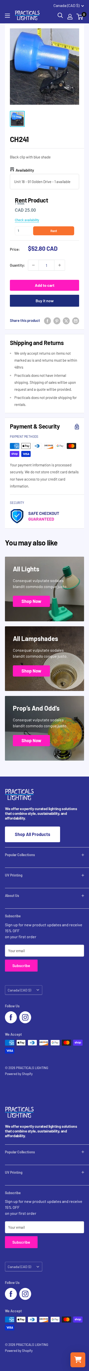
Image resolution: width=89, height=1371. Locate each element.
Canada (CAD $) (19, 990)
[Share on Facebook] (47, 320)
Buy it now (45, 300)
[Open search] (60, 15)
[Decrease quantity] (33, 265)
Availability (25, 170)
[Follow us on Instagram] (25, 1017)
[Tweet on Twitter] (66, 320)
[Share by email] (75, 320)
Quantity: (17, 265)
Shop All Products (32, 834)
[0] (80, 17)
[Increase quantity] (59, 265)
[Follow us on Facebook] (11, 1017)
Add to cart (44, 285)
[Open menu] (7, 16)
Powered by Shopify (19, 1074)
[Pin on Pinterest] (56, 320)
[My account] (69, 16)
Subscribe (21, 965)
